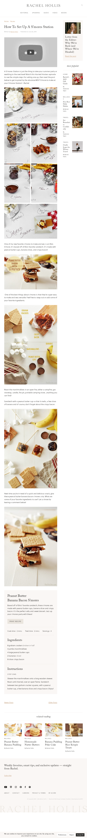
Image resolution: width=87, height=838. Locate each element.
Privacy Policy (67, 426)
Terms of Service (57, 426)
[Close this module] (80, 397)
